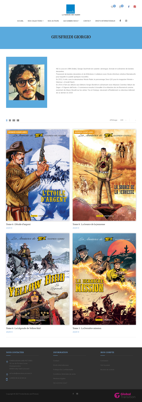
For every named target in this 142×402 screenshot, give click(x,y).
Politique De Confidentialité (63, 370)
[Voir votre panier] (120, 7)
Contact (56, 361)
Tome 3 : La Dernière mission (87, 328)
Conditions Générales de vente (64, 374)
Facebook (129, 7)
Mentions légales (59, 378)
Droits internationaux (61, 365)
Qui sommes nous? (60, 383)
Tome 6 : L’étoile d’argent (18, 224)
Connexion (104, 361)
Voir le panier (105, 365)
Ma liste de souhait (107, 370)
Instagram (135, 7)
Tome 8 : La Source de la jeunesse (89, 224)
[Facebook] (120, 21)
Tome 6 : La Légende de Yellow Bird (23, 328)
